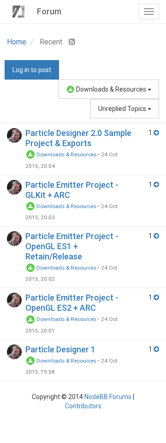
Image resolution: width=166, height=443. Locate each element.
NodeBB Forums (107, 396)
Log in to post (31, 70)
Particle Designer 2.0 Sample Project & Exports (78, 138)
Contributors (83, 406)
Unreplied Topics (123, 108)
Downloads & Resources (111, 89)
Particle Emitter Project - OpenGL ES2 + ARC (72, 303)
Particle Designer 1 (60, 349)
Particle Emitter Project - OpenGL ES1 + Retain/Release (72, 246)
